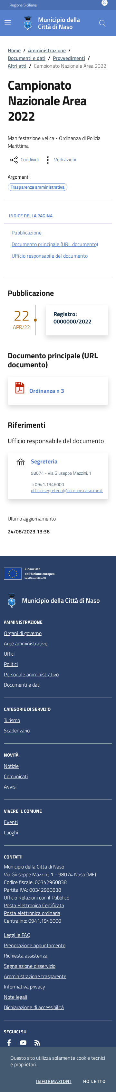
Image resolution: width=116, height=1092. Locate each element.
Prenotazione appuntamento (34, 945)
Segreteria (44, 461)
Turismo (12, 720)
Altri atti (17, 66)
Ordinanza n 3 (46, 390)
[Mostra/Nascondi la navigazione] (8, 22)
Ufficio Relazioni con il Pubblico (36, 897)
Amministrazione (47, 50)
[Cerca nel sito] (102, 23)
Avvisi (10, 786)
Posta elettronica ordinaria (32, 913)
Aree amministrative (25, 643)
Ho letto (94, 1081)
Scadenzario (17, 730)
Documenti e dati (26, 58)
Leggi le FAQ (17, 935)
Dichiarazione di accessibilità (34, 1007)
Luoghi (11, 832)
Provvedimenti (69, 58)
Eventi (11, 822)
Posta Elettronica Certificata (34, 905)
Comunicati (16, 776)
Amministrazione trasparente (35, 976)
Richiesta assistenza (25, 955)
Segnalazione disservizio (29, 966)
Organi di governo (23, 633)
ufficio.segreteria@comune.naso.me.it (67, 491)
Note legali (15, 997)
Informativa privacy (24, 986)
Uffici (9, 654)
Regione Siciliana (23, 5)
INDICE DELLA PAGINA (31, 215)
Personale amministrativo (31, 674)
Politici (11, 664)
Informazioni (54, 1081)
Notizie (11, 766)
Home (14, 50)
